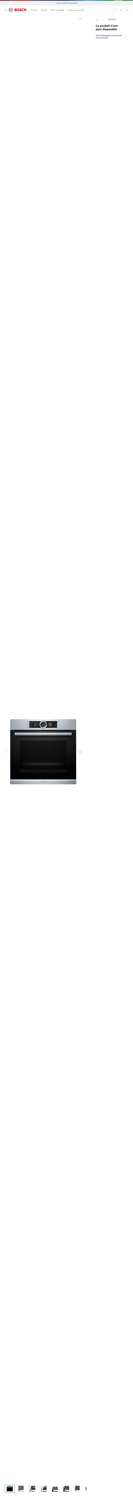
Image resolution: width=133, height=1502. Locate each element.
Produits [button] (34, 10)
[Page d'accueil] (17, 10)
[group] (10, 1489)
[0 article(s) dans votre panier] (127, 10)
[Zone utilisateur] (115, 10)
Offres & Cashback (57, 10)
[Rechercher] (121, 10)
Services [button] (44, 10)
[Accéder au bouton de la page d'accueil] (97, 19)
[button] (43, 752)
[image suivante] (80, 751)
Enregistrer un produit (76, 10)
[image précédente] (6, 751)
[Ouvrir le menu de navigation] (5, 10)
